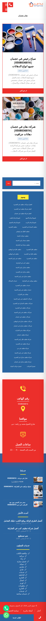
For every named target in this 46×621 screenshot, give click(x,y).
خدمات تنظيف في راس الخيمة (22, 290)
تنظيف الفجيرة (13, 227)
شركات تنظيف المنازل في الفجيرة (22, 303)
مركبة (21, 556)
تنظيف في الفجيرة (32, 258)
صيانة (22, 564)
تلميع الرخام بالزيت (31, 222)
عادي (22, 569)
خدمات (21, 572)
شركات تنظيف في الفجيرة (22, 308)
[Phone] (6, 608)
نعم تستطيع (23, 535)
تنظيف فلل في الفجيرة (30, 254)
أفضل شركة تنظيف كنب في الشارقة (23, 528)
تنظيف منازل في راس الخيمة (23, 276)
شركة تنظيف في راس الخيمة (23, 353)
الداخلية (21, 575)
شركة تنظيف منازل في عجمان (22, 362)
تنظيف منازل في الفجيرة (23, 272)
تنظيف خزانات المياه (22, 236)
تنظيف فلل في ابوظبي (14, 249)
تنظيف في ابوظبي (14, 254)
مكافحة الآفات (21, 553)
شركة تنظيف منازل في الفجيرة (23, 357)
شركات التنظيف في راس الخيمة (23, 299)
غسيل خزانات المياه (15, 366)
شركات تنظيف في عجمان (23, 317)
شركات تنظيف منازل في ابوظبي (23, 321)
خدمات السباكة (13, 281)
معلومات (21, 585)
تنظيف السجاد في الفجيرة (29, 227)
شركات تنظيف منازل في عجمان (23, 326)
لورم (21, 583)
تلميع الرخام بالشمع (14, 222)
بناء (21, 559)
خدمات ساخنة (22, 594)
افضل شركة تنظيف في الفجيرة (22, 209)
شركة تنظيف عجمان (23, 335)
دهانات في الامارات (23, 294)
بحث (8, 183)
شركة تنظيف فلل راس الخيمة (23, 339)
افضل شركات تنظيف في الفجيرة (23, 204)
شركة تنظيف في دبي (23, 348)
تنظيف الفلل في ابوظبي (22, 231)
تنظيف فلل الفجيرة (31, 249)
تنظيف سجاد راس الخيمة (23, 240)
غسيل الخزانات (31, 366)
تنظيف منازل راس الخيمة (23, 267)
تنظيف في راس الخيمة (15, 258)
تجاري (21, 567)
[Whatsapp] (6, 615)
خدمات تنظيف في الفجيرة (23, 285)
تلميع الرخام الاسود (31, 218)
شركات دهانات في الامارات (22, 330)
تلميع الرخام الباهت (15, 218)
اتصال (22, 580)
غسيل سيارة (21, 561)
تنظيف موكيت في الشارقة (29, 281)
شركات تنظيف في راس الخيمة (22, 312)
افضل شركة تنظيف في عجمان (22, 213)
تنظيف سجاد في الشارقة (23, 245)
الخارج (21, 577)
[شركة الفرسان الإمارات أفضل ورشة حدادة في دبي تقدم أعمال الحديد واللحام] (36, 4)
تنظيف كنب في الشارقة (22, 263)
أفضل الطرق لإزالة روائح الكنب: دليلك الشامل (23, 520)
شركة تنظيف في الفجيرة (23, 344)
